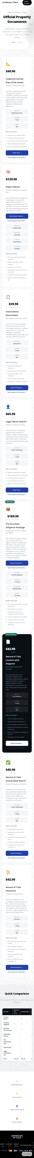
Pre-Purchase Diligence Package (15, 525)
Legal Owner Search (16, 421)
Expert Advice (13, 186)
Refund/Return (25, 1145)
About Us (2, 1145)
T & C (33, 1145)
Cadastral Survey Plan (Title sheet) (14, 80)
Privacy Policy (16, 1145)
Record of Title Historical (13, 889)
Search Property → (17, 388)
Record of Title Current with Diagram (13, 660)
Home (13, 42)
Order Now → (17, 153)
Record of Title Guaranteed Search (16, 779)
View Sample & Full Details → (17, 157)
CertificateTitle (9, 2)
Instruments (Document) (12, 313)
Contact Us (9, 1145)
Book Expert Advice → (17, 216)
